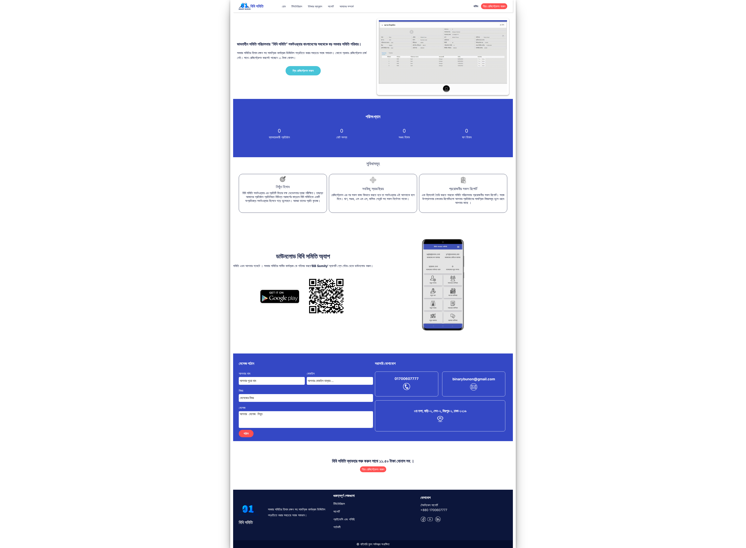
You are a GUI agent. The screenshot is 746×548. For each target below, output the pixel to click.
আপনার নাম (244, 373)
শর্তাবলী (337, 527)
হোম (284, 6)
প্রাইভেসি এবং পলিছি (344, 519)
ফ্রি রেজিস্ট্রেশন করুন (494, 6)
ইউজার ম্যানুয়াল (315, 6)
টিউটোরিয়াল (296, 6)
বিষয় (241, 391)
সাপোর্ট (331, 6)
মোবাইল (311, 373)
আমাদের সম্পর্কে (347, 6)
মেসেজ (242, 408)
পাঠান (246, 433)
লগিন (476, 6)
